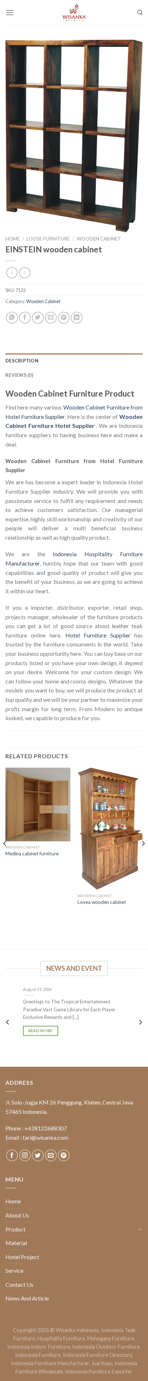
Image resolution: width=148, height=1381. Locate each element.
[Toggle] (140, 1229)
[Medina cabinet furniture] (37, 804)
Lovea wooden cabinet (102, 902)
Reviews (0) (19, 375)
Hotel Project (22, 1256)
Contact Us (19, 1284)
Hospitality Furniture (61, 1338)
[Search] (140, 12)
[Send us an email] (51, 1155)
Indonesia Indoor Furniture (38, 1347)
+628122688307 (45, 1128)
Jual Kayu (101, 1363)
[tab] (74, 360)
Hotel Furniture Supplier (97, 635)
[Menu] (9, 12)
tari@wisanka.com (46, 1137)
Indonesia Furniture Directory (97, 1355)
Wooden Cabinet (99, 239)
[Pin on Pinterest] (64, 318)
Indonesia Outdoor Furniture (106, 1347)
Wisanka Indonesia (77, 1330)
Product (15, 1229)
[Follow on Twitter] (38, 1155)
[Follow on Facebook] (12, 1155)
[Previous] (5, 858)
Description (21, 360)
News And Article (27, 1298)
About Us (17, 1215)
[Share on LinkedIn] (77, 318)
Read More (40, 1031)
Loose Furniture (48, 239)
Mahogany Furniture (110, 1338)
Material (16, 1242)
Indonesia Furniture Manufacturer (50, 1363)
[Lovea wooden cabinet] (110, 829)
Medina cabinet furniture (32, 853)
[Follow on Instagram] (25, 1155)
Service (14, 1270)
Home (12, 239)
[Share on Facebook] (25, 318)
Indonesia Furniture (38, 1355)
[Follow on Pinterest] (64, 1155)
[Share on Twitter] (38, 318)
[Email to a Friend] (51, 318)
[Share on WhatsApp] (12, 318)
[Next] (143, 858)
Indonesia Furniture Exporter (99, 1371)
